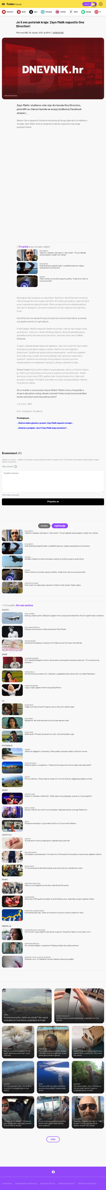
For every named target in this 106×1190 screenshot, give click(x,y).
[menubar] (101, 4)
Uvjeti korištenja (47, 1183)
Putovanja (49, 12)
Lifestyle (63, 12)
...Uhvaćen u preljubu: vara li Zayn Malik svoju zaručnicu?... (42, 428)
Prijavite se (53, 502)
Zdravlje (88, 12)
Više (53, 1139)
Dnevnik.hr (10, 12)
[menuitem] (101, 4)
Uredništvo (7, 1183)
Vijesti (24, 12)
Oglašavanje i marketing (26, 1183)
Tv (100, 12)
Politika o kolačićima (87, 1183)
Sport (35, 12)
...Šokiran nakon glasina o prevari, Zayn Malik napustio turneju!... (45, 423)
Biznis (76, 12)
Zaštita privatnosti (66, 1183)
